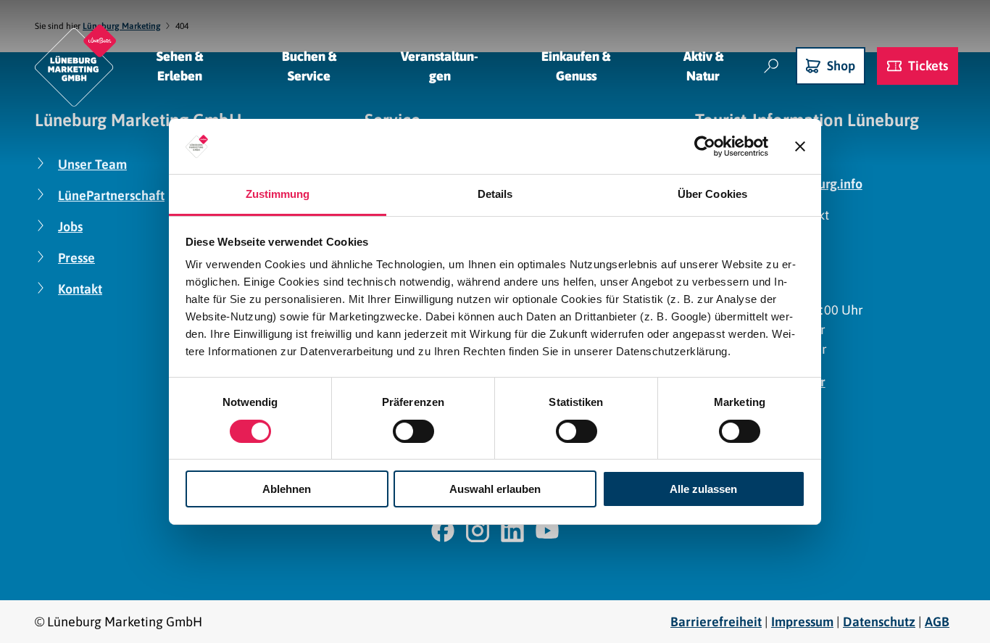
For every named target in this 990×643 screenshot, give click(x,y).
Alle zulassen (703, 489)
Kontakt (80, 288)
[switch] (413, 431)
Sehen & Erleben (180, 66)
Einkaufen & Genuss (575, 66)
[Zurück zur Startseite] (75, 66)
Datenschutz (879, 621)
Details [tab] (495, 194)
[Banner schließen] (800, 146)
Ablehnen (286, 489)
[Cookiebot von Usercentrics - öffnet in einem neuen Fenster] (704, 146)
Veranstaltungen (439, 66)
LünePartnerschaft (111, 195)
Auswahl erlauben (495, 489)
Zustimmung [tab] (278, 194)
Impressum (802, 621)
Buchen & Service (309, 66)
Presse (76, 257)
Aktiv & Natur (703, 66)
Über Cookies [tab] (712, 194)
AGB (937, 621)
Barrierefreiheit (716, 621)
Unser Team (92, 164)
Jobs (70, 226)
